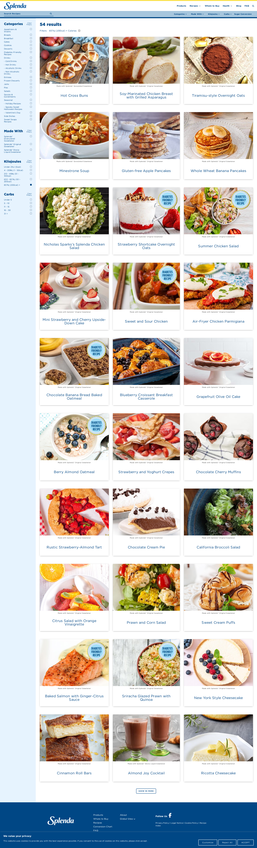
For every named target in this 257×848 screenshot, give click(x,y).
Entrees (7, 77)
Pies (6, 88)
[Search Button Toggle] (253, 6)
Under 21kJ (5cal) (12, 167)
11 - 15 (6, 207)
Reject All (227, 842)
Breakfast (8, 38)
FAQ (247, 6)
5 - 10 (6, 203)
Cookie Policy (191, 823)
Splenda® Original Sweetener (12, 145)
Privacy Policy (162, 823)
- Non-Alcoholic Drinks (11, 73)
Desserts (8, 49)
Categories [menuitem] (179, 14)
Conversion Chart (102, 826)
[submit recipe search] (52, 14)
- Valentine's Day (12, 113)
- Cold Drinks (10, 61)
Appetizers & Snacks (10, 30)
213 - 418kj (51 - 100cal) (11, 175)
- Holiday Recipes (12, 103)
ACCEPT (245, 842)
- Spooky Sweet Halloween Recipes (13, 108)
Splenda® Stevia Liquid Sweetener (12, 151)
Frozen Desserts (12, 81)
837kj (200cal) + (12, 185)
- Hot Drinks (10, 65)
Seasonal (8, 100)
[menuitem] (243, 14)
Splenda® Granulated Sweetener (9, 138)
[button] (78, 30)
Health (226, 6)
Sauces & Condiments (10, 96)
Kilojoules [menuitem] (213, 14)
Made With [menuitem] (196, 14)
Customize (207, 842)
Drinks (7, 58)
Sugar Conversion (243, 14)
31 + (6, 214)
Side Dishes (9, 116)
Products (181, 6)
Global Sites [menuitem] (127, 819)
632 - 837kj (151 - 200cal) (12, 180)
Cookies (8, 45)
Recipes (194, 6)
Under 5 (8, 200)
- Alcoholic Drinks (13, 68)
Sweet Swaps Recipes (10, 120)
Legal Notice (177, 823)
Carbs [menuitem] (227, 14)
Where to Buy (212, 6)
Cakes (7, 42)
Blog (238, 6)
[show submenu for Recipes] (199, 5)
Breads (7, 35)
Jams (6, 84)
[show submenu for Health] (231, 5)
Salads (7, 91)
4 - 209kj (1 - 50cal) (13, 170)
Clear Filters (29, 23)
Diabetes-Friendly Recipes (12, 53)
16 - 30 (7, 210)
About (123, 815)
